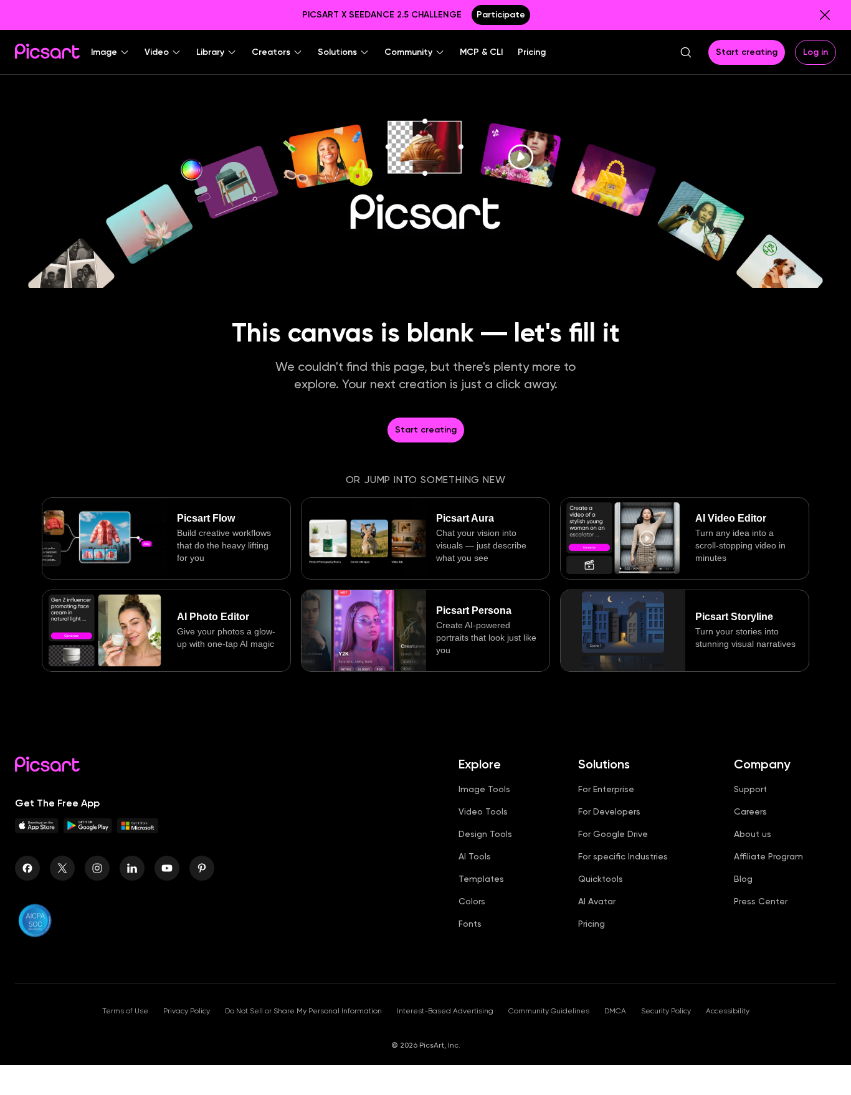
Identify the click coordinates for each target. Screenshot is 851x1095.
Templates (481, 879)
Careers (750, 811)
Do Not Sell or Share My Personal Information (303, 1011)
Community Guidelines (548, 1011)
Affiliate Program (768, 856)
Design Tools (485, 834)
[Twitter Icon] (62, 868)
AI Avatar (597, 901)
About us (752, 834)
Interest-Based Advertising (445, 1011)
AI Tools (475, 856)
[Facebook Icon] (27, 868)
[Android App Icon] (88, 830)
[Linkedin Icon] (132, 868)
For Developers (609, 811)
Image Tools (484, 789)
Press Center (760, 901)
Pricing (591, 924)
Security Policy (666, 1011)
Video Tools (483, 811)
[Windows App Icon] (137, 830)
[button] (110, 52)
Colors (472, 901)
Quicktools (600, 879)
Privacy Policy (186, 1011)
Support (750, 789)
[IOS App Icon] (37, 830)
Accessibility (727, 1011)
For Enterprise (606, 789)
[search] (685, 52)
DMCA (615, 1011)
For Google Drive (613, 834)
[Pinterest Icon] (201, 868)
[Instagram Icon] (97, 868)
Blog (743, 879)
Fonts (470, 924)
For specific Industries (623, 856)
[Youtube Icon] (167, 868)
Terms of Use (125, 1011)
